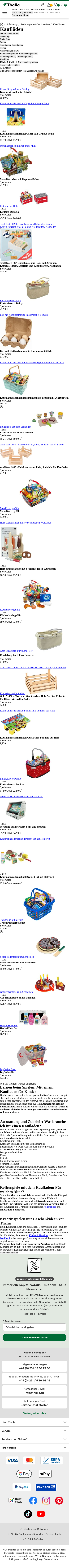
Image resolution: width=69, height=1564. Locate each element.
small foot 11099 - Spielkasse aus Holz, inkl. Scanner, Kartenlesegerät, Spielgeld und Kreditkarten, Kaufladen (28, 225)
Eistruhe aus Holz (9, 206)
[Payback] (46, 1487)
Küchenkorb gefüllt (10, 609)
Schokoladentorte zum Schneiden (17, 956)
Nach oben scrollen (9, 1253)
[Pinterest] (59, 1501)
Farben (3, 42)
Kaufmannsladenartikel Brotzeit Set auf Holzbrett (25, 838)
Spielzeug (11, 24)
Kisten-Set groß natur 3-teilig (15, 89)
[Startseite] (1, 24)
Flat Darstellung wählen (33, 71)
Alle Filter (4, 59)
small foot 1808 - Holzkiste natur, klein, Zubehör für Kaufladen (32, 444)
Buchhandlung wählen (28, 62)
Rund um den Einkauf (14, 1439)
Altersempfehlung (8, 56)
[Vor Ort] (42, 5)
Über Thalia (8, 1422)
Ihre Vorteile (9, 1447)
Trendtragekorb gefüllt (11, 920)
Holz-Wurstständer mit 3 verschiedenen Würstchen (25, 522)
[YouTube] (41, 1514)
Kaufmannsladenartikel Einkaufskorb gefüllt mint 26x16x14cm (32, 362)
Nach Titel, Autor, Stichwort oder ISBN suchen (36, 9)
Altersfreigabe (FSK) (9, 51)
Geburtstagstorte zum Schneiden (16, 992)
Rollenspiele (49, 1206)
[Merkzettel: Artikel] (56, 5)
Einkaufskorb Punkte (11, 778)
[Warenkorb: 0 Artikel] (63, 5)
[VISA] (12, 1460)
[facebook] (33, 1501)
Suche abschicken (20, 15)
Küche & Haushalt (38, 1235)
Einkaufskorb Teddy (10, 300)
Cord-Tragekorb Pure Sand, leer (16, 650)
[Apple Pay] (45, 1474)
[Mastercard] (29, 1460)
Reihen (3, 48)
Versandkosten (51, 1559)
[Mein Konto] (49, 5)
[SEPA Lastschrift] (51, 1460)
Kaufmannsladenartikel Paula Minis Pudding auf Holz (27, 710)
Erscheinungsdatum (9, 53)
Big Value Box (8, 1069)
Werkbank (5, 1238)
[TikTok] (28, 1514)
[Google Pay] (24, 1474)
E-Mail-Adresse (12, 1321)
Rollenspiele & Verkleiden (35, 24)
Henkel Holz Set (8, 1025)
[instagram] (46, 1501)
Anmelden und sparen (34, 1337)
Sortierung (4, 36)
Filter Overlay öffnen (9, 33)
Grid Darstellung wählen (11, 71)
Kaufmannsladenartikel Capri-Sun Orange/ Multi (24, 103)
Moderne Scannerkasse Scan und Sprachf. (21, 796)
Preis (2, 39)
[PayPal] (22, 1487)
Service (6, 1430)
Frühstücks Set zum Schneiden (16, 426)
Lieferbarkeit (5, 45)
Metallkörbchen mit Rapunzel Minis (18, 145)
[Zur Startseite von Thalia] (18, 5)
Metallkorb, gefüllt (9, 508)
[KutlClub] (15, 1501)
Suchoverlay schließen (22, 12)
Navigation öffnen (4, 12)
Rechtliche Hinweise (34, 1313)
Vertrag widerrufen (34, 1413)
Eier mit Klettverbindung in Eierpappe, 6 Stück (24, 314)
